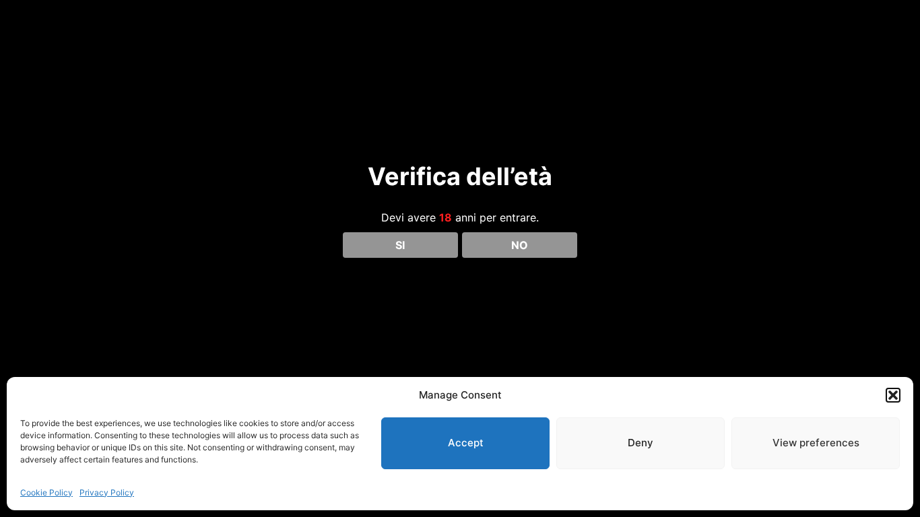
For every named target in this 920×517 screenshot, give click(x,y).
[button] (893, 395)
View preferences (816, 442)
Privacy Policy (106, 492)
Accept (466, 442)
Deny (640, 442)
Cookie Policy (46, 492)
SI (400, 245)
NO (519, 245)
